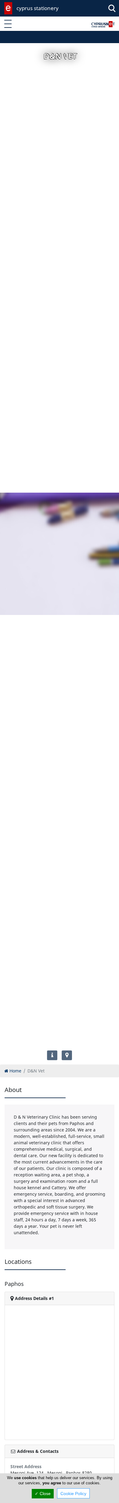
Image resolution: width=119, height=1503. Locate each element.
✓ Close (43, 1493)
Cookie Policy (73, 1493)
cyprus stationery (37, 8)
